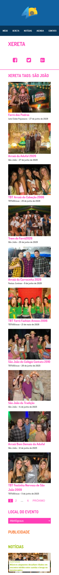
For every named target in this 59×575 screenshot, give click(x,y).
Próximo (39, 500)
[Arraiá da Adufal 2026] (29, 138)
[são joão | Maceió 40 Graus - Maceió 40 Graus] (15, 60)
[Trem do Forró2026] (29, 220)
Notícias (28, 30)
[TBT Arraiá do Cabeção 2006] (29, 179)
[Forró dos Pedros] (29, 97)
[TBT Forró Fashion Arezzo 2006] (29, 302)
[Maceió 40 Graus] (29, 12)
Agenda (40, 30)
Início (5, 30)
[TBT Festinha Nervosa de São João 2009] (29, 467)
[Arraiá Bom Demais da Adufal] (29, 426)
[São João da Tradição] (29, 385)
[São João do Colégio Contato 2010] (29, 344)
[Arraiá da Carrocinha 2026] (29, 261)
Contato (52, 30)
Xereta (15, 30)
